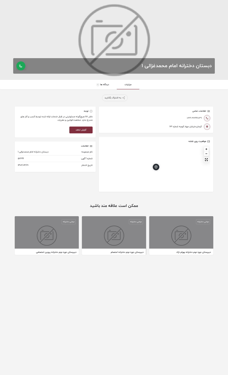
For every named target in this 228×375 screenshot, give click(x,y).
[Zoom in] (206, 149)
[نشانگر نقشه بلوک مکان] (156, 167)
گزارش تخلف (81, 130)
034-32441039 (194, 118)
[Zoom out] (206, 153)
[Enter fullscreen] (206, 159)
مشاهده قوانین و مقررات (69, 120)
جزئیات (128, 84)
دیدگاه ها (103, 84)
